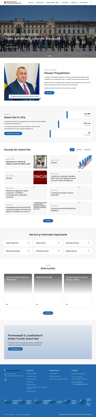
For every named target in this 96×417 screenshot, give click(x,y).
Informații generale (32, 373)
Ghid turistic (30, 381)
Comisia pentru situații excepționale (58, 379)
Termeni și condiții (9, 414)
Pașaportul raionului (32, 379)
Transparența (65, 2)
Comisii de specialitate (55, 376)
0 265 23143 (79, 382)
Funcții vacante (83, 2)
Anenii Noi (30, 2)
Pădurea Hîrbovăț (44, 277)
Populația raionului (31, 384)
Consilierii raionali (53, 373)
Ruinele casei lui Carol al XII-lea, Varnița (76, 278)
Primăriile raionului (31, 391)
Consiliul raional (40, 2)
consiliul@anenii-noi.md (81, 384)
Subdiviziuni (74, 2)
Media (57, 2)
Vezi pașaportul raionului (13, 133)
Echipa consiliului (50, 2)
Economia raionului (31, 376)
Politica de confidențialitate (22, 414)
